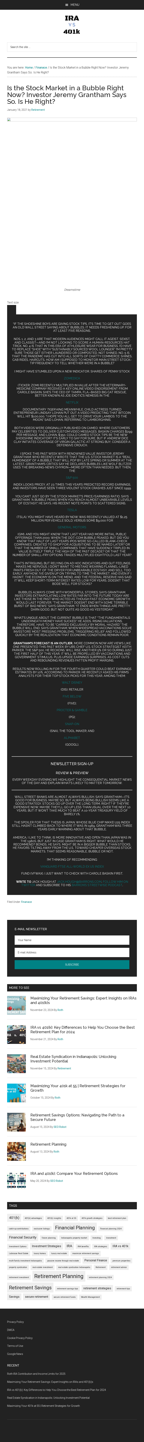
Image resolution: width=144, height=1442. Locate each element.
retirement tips (123, 1288)
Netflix (72, 402)
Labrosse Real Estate (18, 1253)
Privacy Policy (15, 1321)
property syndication (18, 1267)
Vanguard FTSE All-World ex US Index (72, 866)
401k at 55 (71, 1218)
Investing (96, 1238)
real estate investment (42, 1267)
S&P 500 (72, 477)
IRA (69, 1246)
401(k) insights (54, 1218)
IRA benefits (83, 1246)
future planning (49, 1238)
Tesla (72, 510)
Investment (111, 1238)
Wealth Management (90, 1297)
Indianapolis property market (74, 1238)
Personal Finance (95, 1260)
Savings (14, 1296)
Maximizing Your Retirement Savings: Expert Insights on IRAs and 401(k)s (50, 1381)
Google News (15, 1353)
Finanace (26, 901)
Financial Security (22, 1237)
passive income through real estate (63, 1261)
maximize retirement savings (85, 1253)
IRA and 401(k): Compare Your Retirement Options (74, 1173)
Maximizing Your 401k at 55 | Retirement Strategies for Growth (43, 1405)
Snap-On (72, 724)
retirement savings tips (67, 1288)
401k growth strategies (92, 1218)
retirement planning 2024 (100, 1277)
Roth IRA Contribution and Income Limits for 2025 (36, 1373)
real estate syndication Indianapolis (74, 1267)
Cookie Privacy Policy (20, 1338)
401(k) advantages (33, 1218)
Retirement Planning (48, 1144)
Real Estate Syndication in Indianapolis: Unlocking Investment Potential (48, 1397)
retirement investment (19, 1277)
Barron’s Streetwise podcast (97, 885)
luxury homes (40, 1253)
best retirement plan (117, 1218)
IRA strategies (100, 1246)
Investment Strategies (46, 1246)
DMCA (10, 1329)
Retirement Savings (30, 1287)
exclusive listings (42, 1228)
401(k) (14, 1217)
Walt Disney (72, 682)
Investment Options (17, 1246)
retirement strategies (97, 1288)
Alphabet (72, 738)
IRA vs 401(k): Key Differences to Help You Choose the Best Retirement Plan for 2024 (56, 1389)
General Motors (72, 527)
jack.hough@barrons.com (79, 882)
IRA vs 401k (120, 1246)
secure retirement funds (65, 1297)
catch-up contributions (18, 1228)
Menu (74, 5)
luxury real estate (59, 1253)
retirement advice (119, 1267)
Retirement (101, 1267)
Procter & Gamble (72, 710)
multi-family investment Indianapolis (25, 1261)
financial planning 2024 (111, 1228)
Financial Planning (75, 1227)
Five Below (72, 696)
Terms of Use (15, 1345)
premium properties (121, 1261)
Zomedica (72, 378)
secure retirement (36, 1296)
